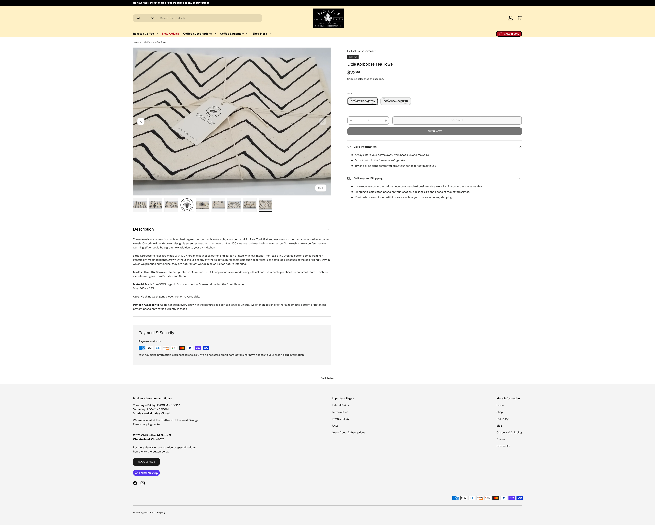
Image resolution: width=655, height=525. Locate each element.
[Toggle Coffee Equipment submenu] (247, 34)
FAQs (335, 425)
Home (136, 42)
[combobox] (197, 18)
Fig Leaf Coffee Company (361, 50)
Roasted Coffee (143, 33)
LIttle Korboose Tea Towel (154, 42)
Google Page (146, 461)
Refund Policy (340, 405)
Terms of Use (340, 412)
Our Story (502, 419)
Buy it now (435, 131)
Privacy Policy (340, 419)
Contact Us (504, 446)
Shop (500, 412)
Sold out (457, 120)
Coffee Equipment (232, 33)
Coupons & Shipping (509, 432)
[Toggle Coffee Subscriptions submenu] (215, 34)
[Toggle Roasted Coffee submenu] (157, 34)
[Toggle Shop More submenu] (270, 34)
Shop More (260, 33)
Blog (499, 425)
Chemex (502, 439)
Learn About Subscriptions (348, 432)
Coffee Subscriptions (197, 33)
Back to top (327, 378)
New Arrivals (170, 33)
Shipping (352, 78)
